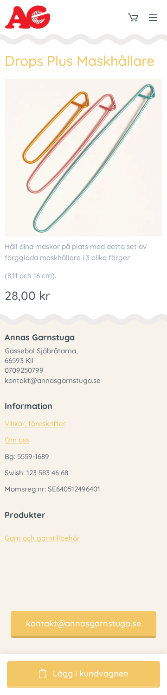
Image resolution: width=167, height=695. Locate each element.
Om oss (17, 439)
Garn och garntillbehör (42, 538)
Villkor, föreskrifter (35, 423)
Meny (153, 17)
